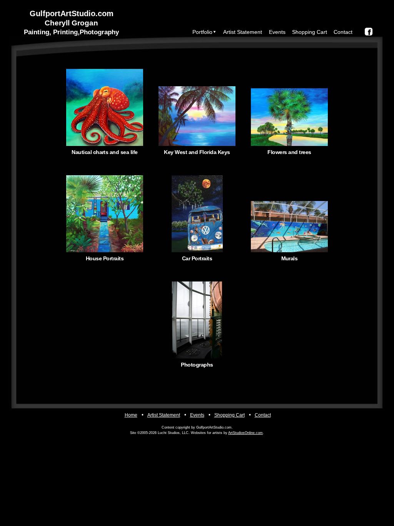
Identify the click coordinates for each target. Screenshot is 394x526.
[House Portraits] (104, 213)
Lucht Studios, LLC (173, 433)
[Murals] (289, 213)
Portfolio (202, 32)
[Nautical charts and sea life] (104, 107)
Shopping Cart (309, 32)
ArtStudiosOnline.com (245, 433)
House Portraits (105, 258)
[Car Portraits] (197, 213)
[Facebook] (368, 31)
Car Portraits (197, 258)
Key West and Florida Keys (197, 152)
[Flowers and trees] (289, 107)
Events (277, 32)
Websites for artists (206, 433)
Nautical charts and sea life (105, 152)
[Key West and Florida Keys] (197, 107)
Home (131, 415)
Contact (343, 32)
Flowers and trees (289, 152)
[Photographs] (197, 319)
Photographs (197, 365)
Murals (289, 258)
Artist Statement (242, 32)
